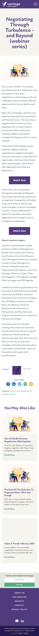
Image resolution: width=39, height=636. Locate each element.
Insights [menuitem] (19, 601)
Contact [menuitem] (19, 605)
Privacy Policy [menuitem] (19, 609)
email (25, 384)
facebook (8, 384)
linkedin (14, 384)
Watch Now (19, 180)
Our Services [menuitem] (19, 597)
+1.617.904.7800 (19, 633)
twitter (19, 384)
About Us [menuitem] (19, 593)
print (31, 384)
